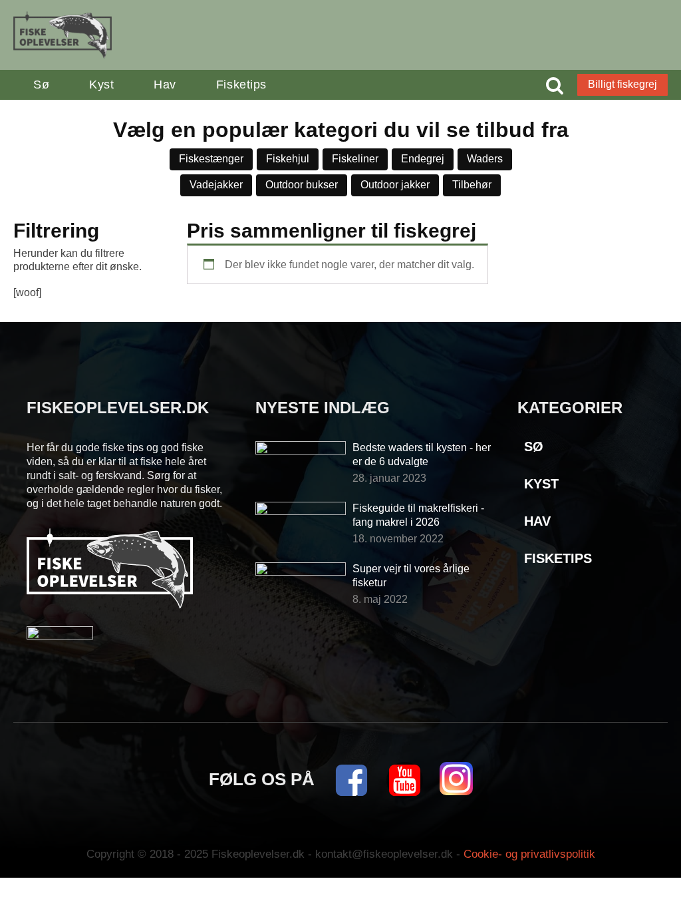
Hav (165, 84)
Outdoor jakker (395, 184)
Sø (41, 84)
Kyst (101, 84)
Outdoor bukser (301, 184)
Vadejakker (216, 184)
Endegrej (422, 158)
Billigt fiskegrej (622, 84)
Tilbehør (471, 184)
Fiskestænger (211, 158)
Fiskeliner (355, 158)
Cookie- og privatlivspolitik (529, 854)
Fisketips (241, 84)
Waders (485, 158)
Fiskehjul (287, 158)
